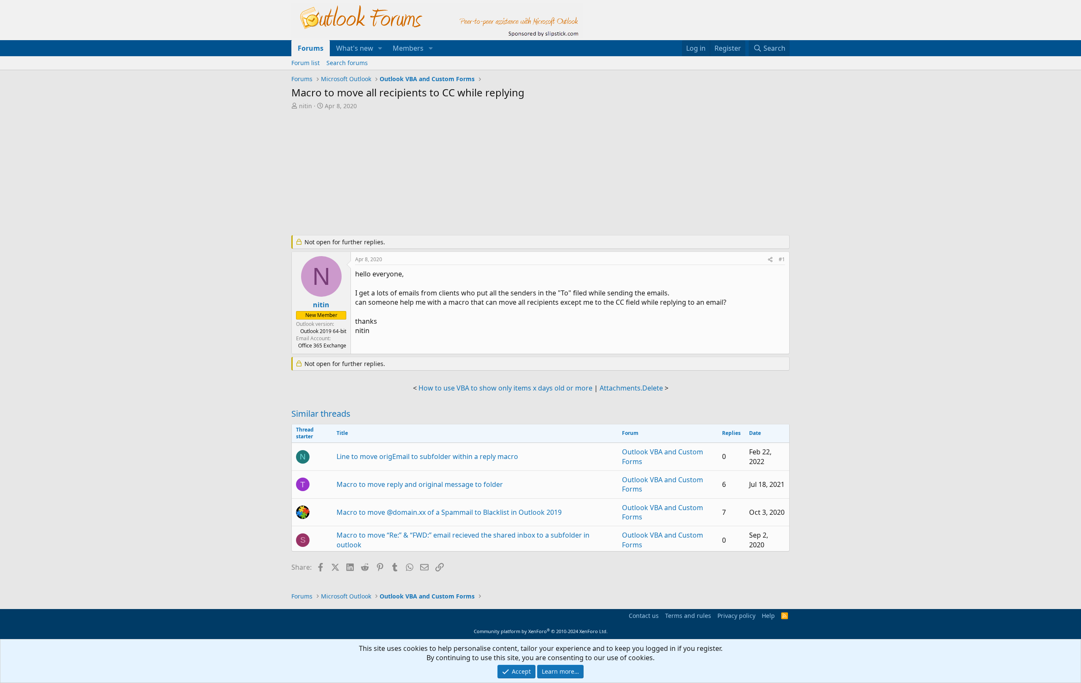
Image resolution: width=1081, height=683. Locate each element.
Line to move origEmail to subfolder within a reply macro (427, 456)
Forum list (305, 63)
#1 (782, 259)
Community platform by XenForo (541, 631)
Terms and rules (688, 616)
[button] (380, 48)
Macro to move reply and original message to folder (420, 484)
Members (408, 48)
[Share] (770, 260)
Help (768, 616)
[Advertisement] (496, 173)
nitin (305, 106)
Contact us (644, 616)
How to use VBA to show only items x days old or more (505, 388)
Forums (310, 48)
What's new (354, 48)
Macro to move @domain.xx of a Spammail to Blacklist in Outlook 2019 (449, 512)
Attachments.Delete (631, 388)
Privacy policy (736, 616)
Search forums (347, 63)
